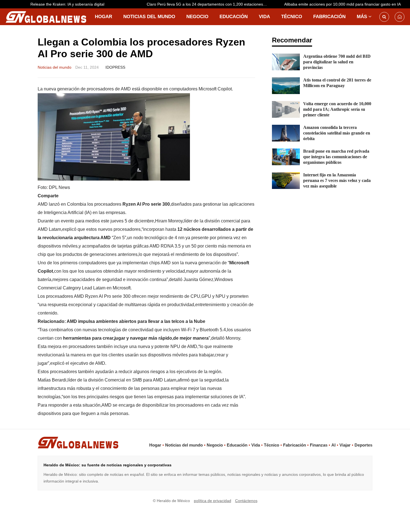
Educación (234, 16)
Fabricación (329, 16)
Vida (264, 16)
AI (333, 445)
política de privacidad (212, 500)
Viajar (345, 445)
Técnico (291, 16)
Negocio (197, 16)
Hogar (103, 16)
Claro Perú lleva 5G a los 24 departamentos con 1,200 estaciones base (186, 5)
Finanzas (318, 445)
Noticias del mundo (149, 16)
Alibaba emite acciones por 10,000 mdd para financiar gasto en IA (324, 4)
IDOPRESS (115, 67)
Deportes (363, 445)
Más (362, 16)
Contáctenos (246, 500)
